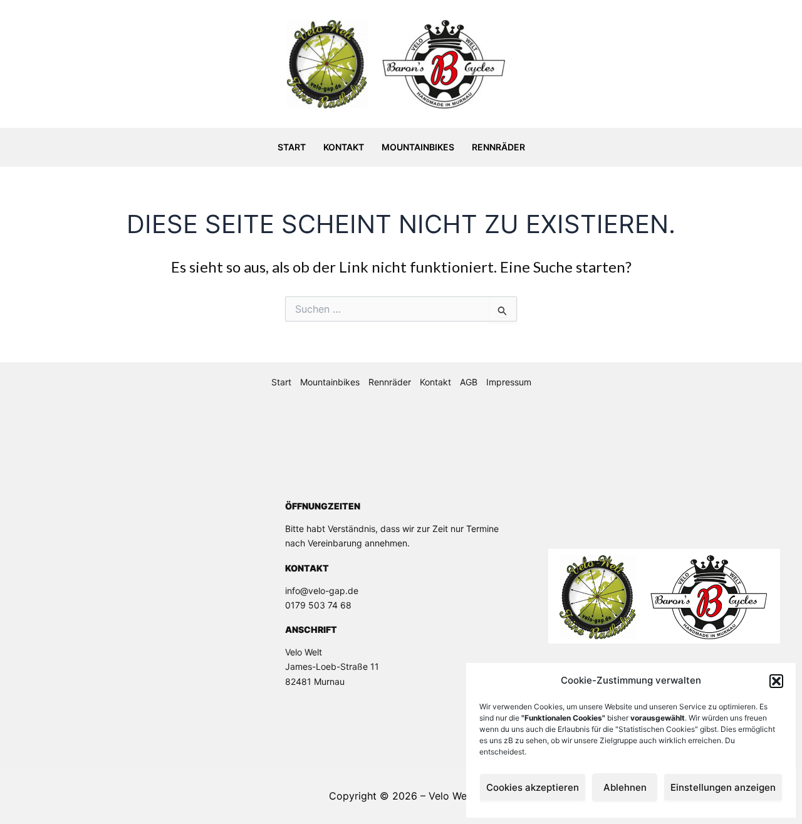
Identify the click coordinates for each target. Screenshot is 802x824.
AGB (468, 382)
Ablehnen (625, 787)
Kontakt (343, 147)
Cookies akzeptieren (532, 787)
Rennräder (498, 147)
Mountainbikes (418, 147)
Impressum (508, 382)
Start (292, 147)
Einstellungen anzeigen (723, 787)
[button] (776, 681)
